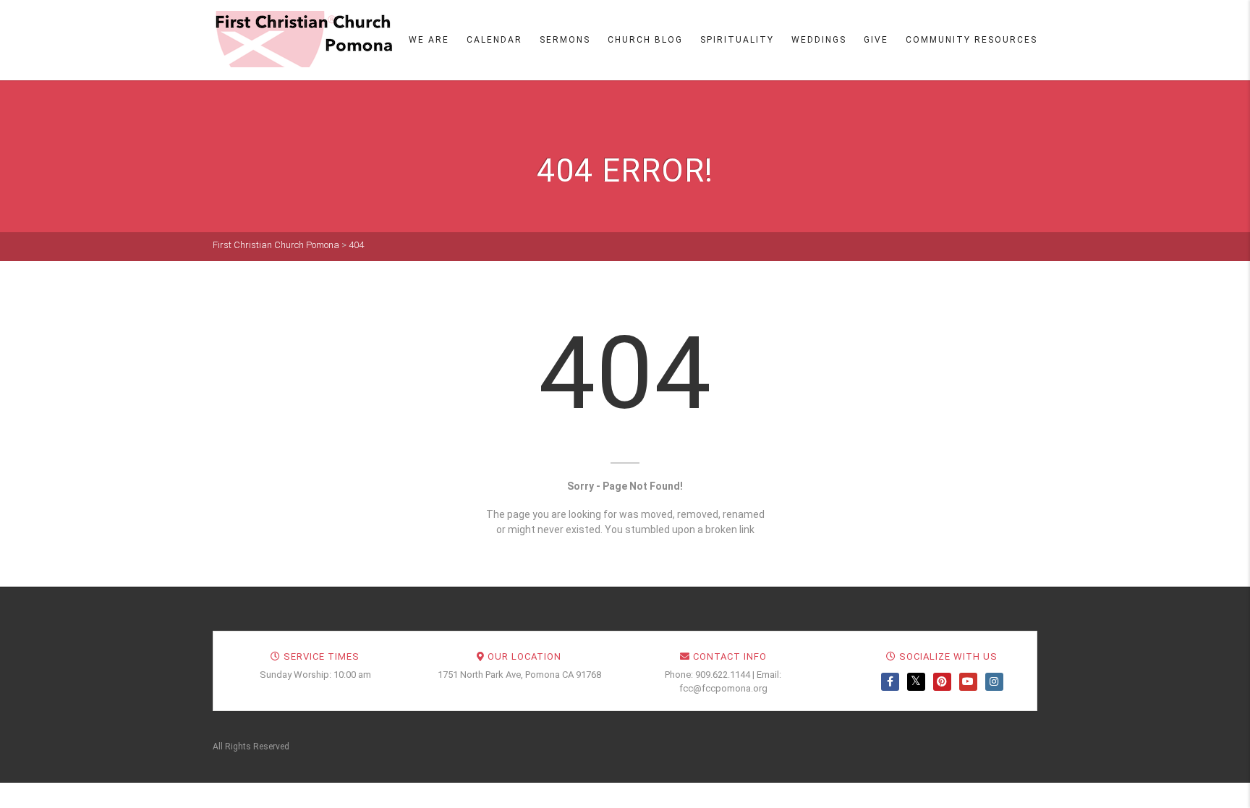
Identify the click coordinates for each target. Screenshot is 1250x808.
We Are (429, 40)
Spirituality (737, 40)
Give (876, 40)
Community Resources (971, 40)
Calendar (494, 40)
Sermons (565, 40)
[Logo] (303, 39)
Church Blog (645, 40)
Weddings (818, 40)
